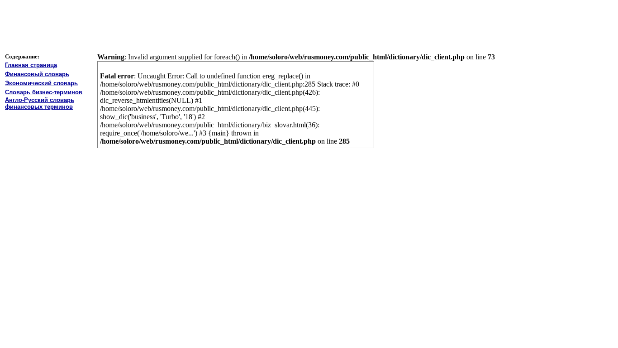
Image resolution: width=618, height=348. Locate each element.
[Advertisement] (229, 18)
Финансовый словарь (37, 74)
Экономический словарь (41, 83)
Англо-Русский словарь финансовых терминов (39, 103)
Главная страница (31, 65)
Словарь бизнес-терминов (43, 92)
